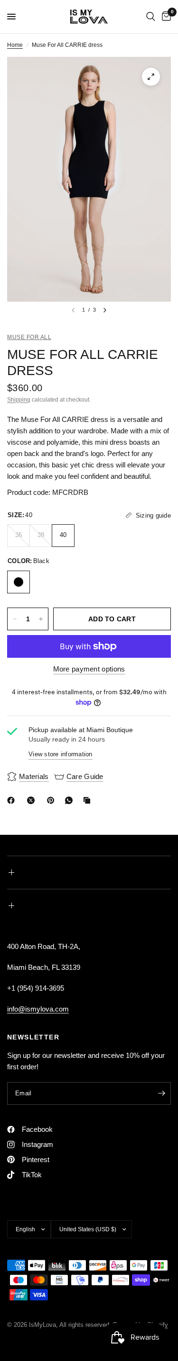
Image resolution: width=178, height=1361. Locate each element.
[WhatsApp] (70, 800)
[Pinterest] (52, 800)
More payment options (89, 669)
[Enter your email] (161, 1093)
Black (18, 582)
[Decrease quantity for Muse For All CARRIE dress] (15, 619)
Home (15, 45)
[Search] (151, 16)
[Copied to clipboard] (88, 800)
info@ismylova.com (38, 1009)
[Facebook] (13, 800)
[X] (32, 800)
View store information (60, 754)
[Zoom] (151, 77)
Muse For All (29, 337)
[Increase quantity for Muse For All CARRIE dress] (41, 619)
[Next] (105, 310)
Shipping (18, 399)
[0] (165, 16)
